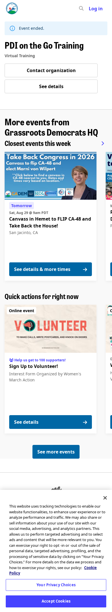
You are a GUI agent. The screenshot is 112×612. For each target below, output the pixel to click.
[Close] (105, 498)
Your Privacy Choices (56, 584)
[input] (91, 8)
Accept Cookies (56, 601)
